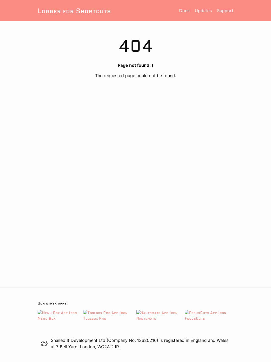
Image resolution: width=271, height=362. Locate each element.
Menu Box (47, 318)
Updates (203, 10)
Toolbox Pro (94, 318)
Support (225, 10)
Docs (184, 10)
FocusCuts (195, 318)
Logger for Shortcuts (74, 11)
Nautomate (146, 318)
